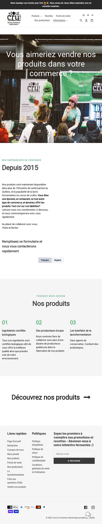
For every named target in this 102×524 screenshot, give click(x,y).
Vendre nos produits (16, 486)
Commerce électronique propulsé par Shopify (77, 518)
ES (92, 15)
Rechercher (12, 445)
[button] (88, 515)
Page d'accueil (14, 441)
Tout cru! (56, 518)
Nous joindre (13, 454)
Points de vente (14, 462)
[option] (88, 15)
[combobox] (83, 15)
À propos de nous (15, 449)
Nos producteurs (15, 466)
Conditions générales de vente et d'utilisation (40, 468)
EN (88, 15)
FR (83, 15)
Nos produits (13, 458)
